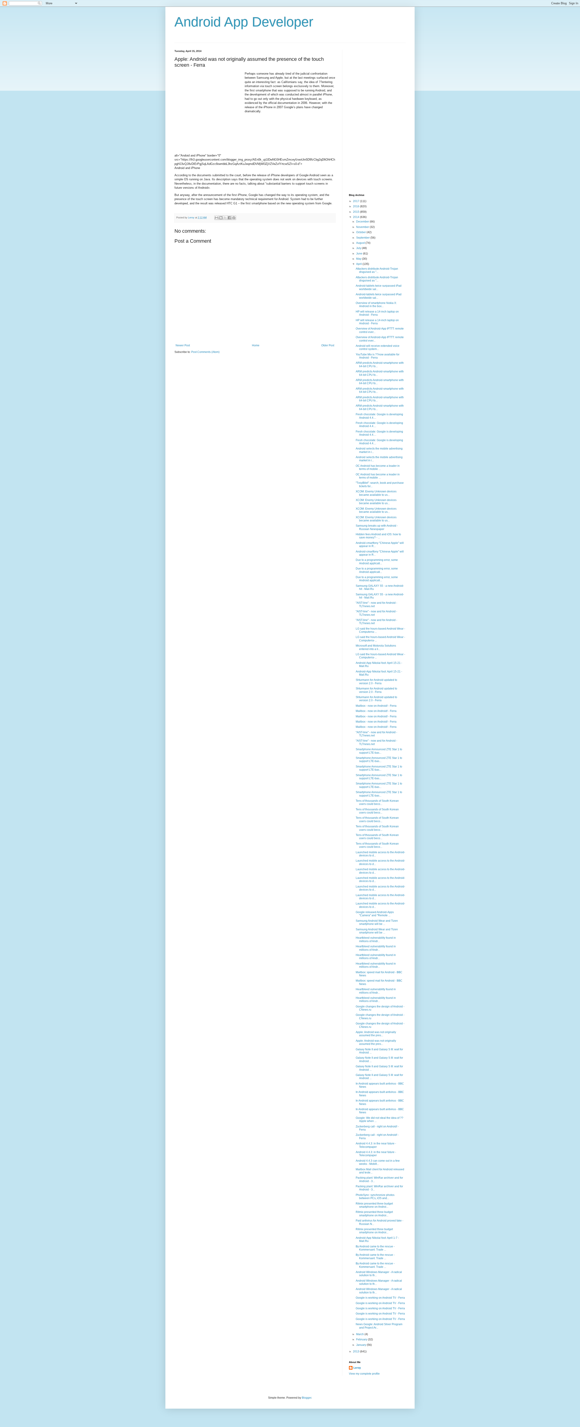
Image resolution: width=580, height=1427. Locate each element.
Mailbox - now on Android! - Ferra (376, 705)
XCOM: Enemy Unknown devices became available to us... (376, 493)
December (363, 221)
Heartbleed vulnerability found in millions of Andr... (376, 939)
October (361, 232)
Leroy (357, 1367)
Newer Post (183, 345)
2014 (356, 217)
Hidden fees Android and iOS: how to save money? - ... (378, 536)
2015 (356, 211)
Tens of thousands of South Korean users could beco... (377, 802)
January (361, 1344)
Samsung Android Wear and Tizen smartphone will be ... (377, 922)
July (359, 248)
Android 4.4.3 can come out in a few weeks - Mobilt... (378, 1162)
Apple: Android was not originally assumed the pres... (376, 1034)
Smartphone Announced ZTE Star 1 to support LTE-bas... (379, 751)
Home (255, 345)
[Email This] (216, 217)
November (363, 227)
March (360, 1334)
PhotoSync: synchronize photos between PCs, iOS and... (375, 1196)
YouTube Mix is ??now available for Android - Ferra (377, 356)
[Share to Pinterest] (234, 217)
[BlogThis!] (221, 217)
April (359, 264)
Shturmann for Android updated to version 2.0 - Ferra (376, 681)
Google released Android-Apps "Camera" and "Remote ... (375, 914)
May (359, 258)
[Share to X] (225, 217)
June (359, 253)
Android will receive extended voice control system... (377, 347)
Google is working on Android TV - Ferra (380, 1297)
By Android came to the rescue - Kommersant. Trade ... (375, 1248)
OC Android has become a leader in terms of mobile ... (378, 467)
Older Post (327, 345)
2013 (356, 1351)
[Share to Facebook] (229, 217)
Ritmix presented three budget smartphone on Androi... (374, 1205)
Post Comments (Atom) (205, 352)
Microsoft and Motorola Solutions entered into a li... (376, 647)
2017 (356, 201)
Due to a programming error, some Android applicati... (377, 561)
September (363, 237)
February (362, 1339)
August (360, 242)
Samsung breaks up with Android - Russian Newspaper (377, 527)
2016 (356, 206)
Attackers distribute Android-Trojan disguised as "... (377, 270)
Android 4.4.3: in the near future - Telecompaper (376, 1145)
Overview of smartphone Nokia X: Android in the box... (376, 304)
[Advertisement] (208, 100)
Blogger (306, 1397)
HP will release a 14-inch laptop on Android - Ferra (377, 313)
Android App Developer (243, 21)
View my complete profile (364, 1373)
